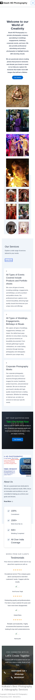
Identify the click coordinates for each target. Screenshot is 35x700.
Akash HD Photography (15, 3)
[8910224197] (17, 677)
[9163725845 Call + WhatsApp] (17, 672)
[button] (17, 77)
